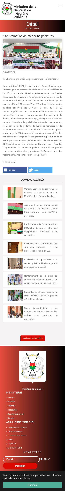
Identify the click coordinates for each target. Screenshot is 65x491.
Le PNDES (12, 444)
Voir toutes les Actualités (32, 338)
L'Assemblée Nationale (17, 436)
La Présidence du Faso (17, 427)
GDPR (47, 459)
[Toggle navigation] (60, 5)
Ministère (11, 402)
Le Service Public (15, 448)
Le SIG (10, 440)
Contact (11, 418)
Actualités (12, 406)
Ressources (12, 410)
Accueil (11, 398)
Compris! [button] (32, 485)
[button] (15, 170)
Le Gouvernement (15, 432)
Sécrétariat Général (16, 414)
